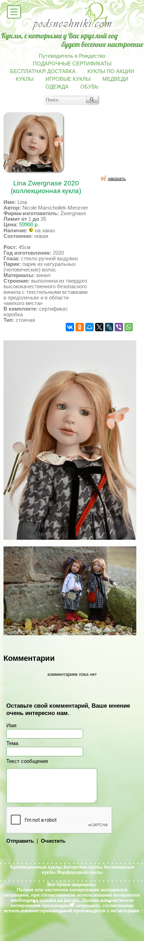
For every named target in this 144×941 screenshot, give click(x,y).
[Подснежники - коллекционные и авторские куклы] (72, 30)
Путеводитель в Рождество (72, 56)
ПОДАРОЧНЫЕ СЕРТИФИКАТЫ (72, 63)
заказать (117, 178)
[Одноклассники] (79, 327)
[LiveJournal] (109, 327)
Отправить (20, 841)
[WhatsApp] (128, 327)
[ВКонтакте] (70, 327)
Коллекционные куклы (36, 867)
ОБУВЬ (89, 87)
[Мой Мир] (89, 327)
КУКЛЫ (25, 79)
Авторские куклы (82, 867)
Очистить (53, 841)
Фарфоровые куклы (80, 872)
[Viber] (119, 327)
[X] (99, 327)
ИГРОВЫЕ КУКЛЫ (68, 79)
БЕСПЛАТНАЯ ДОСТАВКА (42, 71)
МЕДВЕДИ (115, 79)
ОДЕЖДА (57, 87)
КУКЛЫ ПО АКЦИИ (110, 71)
